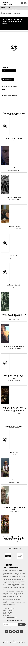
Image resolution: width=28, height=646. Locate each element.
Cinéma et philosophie (14, 285)
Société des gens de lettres (9, 95)
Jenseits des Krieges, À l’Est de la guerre (14, 508)
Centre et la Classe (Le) (14, 197)
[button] (22, 3)
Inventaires (14, 256)
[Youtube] (17, 631)
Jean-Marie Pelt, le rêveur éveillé (14, 346)
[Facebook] (14, 631)
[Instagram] (6, 631)
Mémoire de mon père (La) (14, 138)
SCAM (3, 89)
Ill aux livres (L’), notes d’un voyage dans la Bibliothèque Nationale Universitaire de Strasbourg (14, 538)
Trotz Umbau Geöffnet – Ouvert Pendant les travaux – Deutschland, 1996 (14, 377)
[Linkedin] (10, 631)
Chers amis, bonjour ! (14, 226)
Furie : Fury (14, 452)
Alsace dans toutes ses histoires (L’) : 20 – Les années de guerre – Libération (14, 316)
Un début (14, 168)
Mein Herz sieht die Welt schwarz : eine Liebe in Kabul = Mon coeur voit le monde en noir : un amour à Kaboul (14, 409)
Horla (14, 480)
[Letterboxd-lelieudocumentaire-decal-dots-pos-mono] (21, 631)
